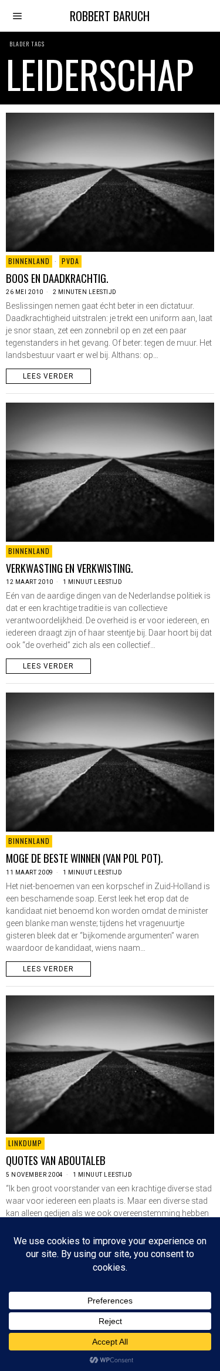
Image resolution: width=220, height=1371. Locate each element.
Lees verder (48, 376)
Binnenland (29, 261)
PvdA (70, 261)
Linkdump (25, 1143)
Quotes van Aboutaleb (56, 1160)
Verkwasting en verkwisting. (69, 568)
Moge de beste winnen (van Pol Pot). (84, 858)
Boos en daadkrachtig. (57, 278)
